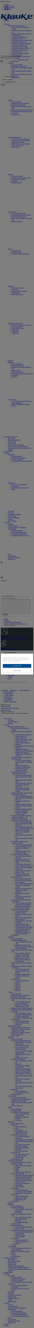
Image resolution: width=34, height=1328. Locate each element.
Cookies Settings (17, 670)
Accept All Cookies (16, 665)
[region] (17, 664)
